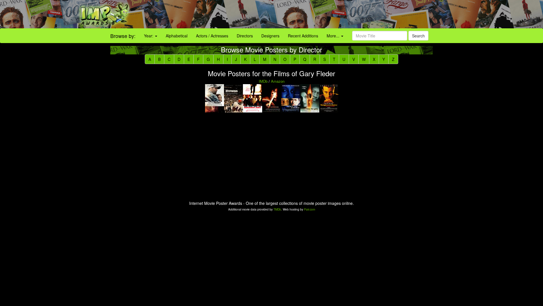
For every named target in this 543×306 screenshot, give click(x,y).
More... (334, 36)
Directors (245, 36)
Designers (270, 36)
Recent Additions (303, 36)
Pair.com (309, 209)
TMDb (277, 209)
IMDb (263, 81)
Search (418, 36)
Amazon (278, 81)
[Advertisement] (339, 14)
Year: (149, 36)
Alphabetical (177, 36)
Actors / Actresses (212, 36)
